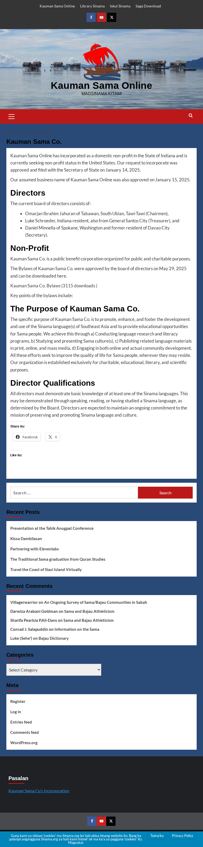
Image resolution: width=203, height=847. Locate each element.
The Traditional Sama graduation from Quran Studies (57, 559)
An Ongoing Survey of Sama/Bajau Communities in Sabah (95, 602)
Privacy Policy (182, 836)
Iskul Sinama (120, 6)
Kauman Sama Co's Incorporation (38, 790)
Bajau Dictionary (54, 638)
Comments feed (24, 732)
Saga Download (148, 6)
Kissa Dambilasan (26, 538)
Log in (15, 711)
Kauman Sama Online (57, 6)
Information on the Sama (76, 629)
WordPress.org (24, 742)
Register (17, 701)
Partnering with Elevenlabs (34, 548)
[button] (11, 115)
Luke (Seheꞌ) (21, 638)
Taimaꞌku (157, 836)
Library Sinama (92, 6)
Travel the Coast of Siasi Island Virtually (46, 569)
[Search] (190, 115)
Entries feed (21, 722)
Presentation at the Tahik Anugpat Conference (52, 528)
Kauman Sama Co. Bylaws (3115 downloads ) (53, 285)
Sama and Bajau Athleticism (89, 611)
